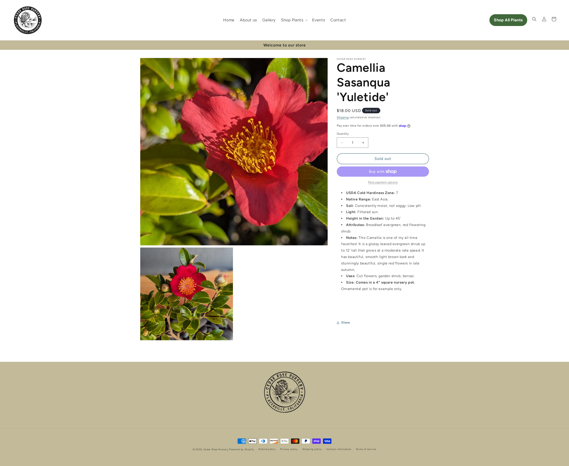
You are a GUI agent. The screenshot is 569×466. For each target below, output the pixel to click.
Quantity (343, 134)
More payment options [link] (383, 182)
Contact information (338, 449)
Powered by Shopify (241, 449)
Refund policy (267, 449)
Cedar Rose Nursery (215, 449)
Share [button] (345, 322)
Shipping (343, 117)
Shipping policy (312, 449)
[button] (293, 20)
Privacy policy (289, 449)
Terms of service (366, 449)
